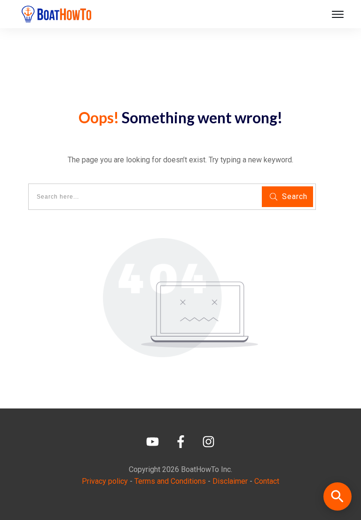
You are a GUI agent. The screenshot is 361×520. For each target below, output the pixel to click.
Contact (266, 481)
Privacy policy (105, 481)
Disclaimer (230, 481)
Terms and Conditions (170, 481)
